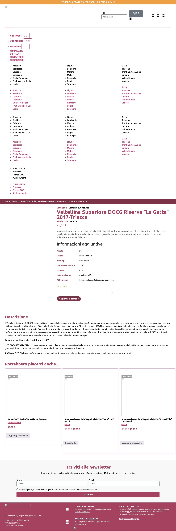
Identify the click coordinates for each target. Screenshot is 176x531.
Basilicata (17, 69)
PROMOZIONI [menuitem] (17, 60)
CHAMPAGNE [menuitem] (16, 51)
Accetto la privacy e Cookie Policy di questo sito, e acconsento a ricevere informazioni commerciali (58, 489)
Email (91, 480)
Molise (70, 75)
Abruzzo (17, 66)
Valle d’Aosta (128, 78)
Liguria (70, 66)
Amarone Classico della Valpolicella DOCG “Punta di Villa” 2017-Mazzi (146, 420)
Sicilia (124, 66)
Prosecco (17, 171)
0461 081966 (148, 514)
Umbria (125, 75)
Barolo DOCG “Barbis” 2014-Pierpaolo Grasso (27, 419)
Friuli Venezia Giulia (22, 81)
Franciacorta (19, 168)
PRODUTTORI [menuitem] (17, 57)
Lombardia (72, 69)
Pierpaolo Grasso (14, 422)
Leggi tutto (70, 443)
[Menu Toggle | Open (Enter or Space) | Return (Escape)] (9, 30)
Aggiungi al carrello (69, 299)
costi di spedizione (82, 512)
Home (7, 201)
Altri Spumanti (20, 178)
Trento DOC (18, 175)
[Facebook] (153, 15)
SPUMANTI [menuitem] (16, 46)
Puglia (70, 81)
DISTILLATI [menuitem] (15, 54)
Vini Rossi (21, 201)
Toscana (126, 69)
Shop (14, 201)
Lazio (15, 84)
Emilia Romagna (20, 78)
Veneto (125, 81)
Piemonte (71, 78)
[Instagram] (158, 15)
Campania (17, 75)
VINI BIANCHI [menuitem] (17, 41)
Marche (70, 72)
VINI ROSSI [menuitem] (16, 36)
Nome (19, 480)
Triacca (73, 221)
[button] (26, 35)
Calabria (17, 72)
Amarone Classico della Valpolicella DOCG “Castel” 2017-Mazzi (89, 420)
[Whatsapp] (163, 15)
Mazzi (67, 424)
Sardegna (71, 84)
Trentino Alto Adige (131, 72)
